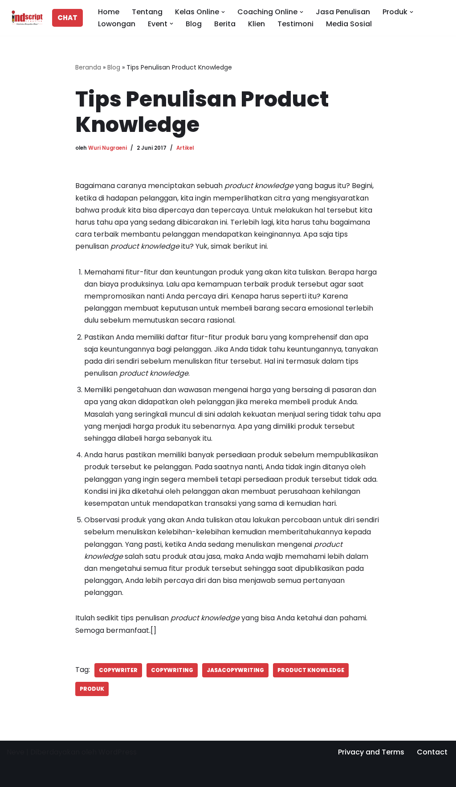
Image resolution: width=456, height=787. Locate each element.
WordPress (117, 752)
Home (108, 12)
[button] (223, 12)
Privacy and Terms (371, 752)
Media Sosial (349, 24)
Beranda (88, 67)
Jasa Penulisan (343, 12)
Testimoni (295, 24)
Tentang (147, 12)
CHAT (67, 17)
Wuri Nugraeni (107, 148)
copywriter (118, 670)
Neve (15, 752)
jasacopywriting (235, 670)
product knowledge (310, 670)
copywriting (172, 670)
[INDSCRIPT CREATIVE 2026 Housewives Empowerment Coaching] (25, 17)
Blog (194, 24)
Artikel (185, 148)
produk (92, 689)
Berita (225, 24)
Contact (432, 752)
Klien (256, 24)
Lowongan (116, 24)
